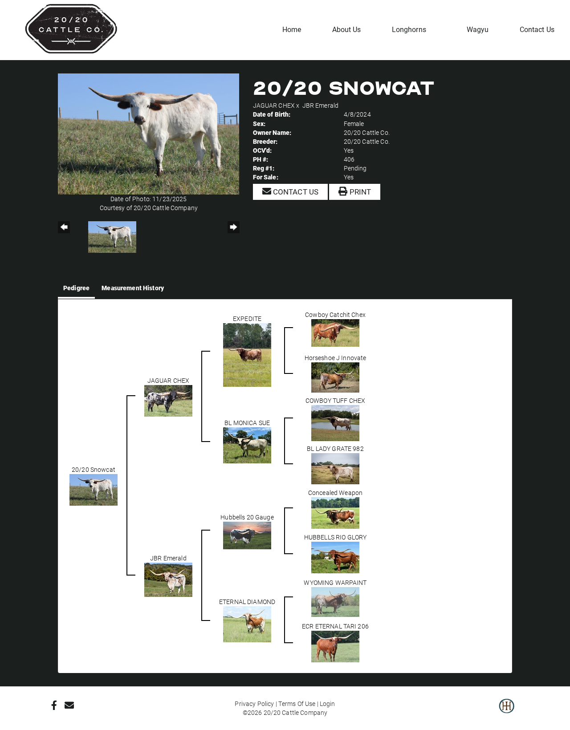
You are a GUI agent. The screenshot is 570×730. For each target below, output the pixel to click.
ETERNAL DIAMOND (247, 601)
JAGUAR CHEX (274, 105)
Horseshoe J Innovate (335, 357)
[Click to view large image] (148, 133)
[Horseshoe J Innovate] (335, 376)
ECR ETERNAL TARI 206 (335, 626)
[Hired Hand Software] (506, 712)
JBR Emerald (320, 105)
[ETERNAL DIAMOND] (247, 623)
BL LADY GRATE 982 (335, 448)
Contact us (295, 192)
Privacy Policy (254, 703)
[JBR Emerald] (168, 579)
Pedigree (76, 288)
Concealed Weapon (335, 492)
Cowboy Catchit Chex (335, 314)
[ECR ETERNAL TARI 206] (335, 645)
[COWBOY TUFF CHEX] (335, 422)
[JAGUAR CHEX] (168, 400)
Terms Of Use (297, 703)
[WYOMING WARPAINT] (335, 601)
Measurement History (133, 288)
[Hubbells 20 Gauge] (247, 534)
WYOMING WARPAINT (335, 582)
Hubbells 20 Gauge (246, 517)
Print (359, 192)
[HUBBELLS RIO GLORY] (335, 556)
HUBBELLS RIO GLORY (335, 537)
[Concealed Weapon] (335, 512)
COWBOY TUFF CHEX (335, 400)
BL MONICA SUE (247, 422)
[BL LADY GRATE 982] (335, 467)
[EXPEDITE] (247, 354)
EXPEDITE (247, 318)
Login (327, 703)
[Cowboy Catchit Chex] (335, 332)
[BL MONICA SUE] (247, 444)
